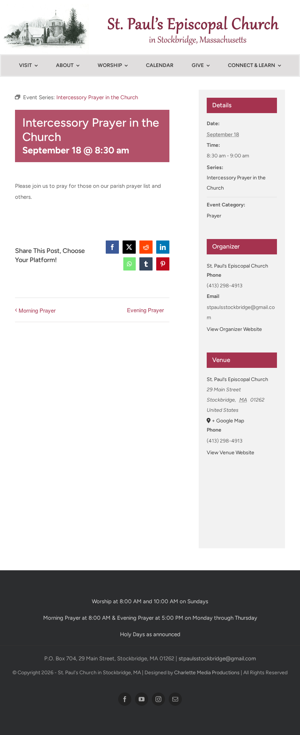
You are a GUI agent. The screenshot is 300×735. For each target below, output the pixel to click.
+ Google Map (228, 421)
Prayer (214, 216)
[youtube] (141, 699)
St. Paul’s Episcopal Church (237, 266)
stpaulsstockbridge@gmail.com (217, 658)
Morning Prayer (37, 310)
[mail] (175, 699)
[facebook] (124, 699)
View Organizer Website (234, 329)
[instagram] (158, 699)
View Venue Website (230, 452)
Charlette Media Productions (207, 672)
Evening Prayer (145, 310)
